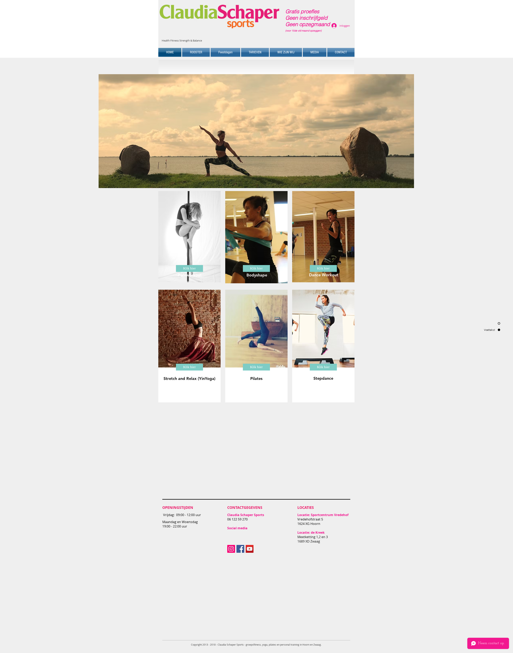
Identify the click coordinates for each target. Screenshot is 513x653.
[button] (256, 131)
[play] (404, 184)
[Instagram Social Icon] (231, 549)
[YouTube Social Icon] (249, 549)
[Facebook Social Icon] (240, 549)
